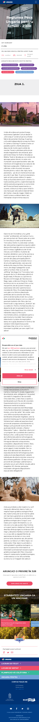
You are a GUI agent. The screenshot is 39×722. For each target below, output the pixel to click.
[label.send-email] (12, 652)
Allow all (19, 375)
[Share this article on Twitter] (8, 652)
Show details (29, 370)
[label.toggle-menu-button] (37, 2)
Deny (19, 382)
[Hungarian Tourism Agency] (9, 697)
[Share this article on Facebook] (4, 652)
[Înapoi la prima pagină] (7, 2)
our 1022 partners (14, 348)
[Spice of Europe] (29, 700)
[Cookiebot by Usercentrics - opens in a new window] (28, 338)
